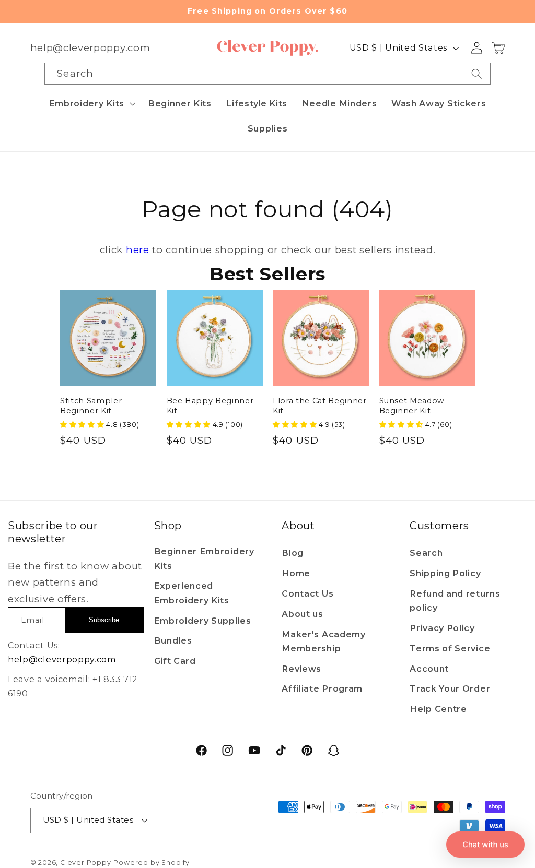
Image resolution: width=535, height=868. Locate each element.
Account (429, 668)
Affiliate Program (322, 688)
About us (302, 614)
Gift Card (175, 661)
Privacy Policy (442, 628)
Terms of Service (450, 648)
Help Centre (438, 709)
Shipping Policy (445, 573)
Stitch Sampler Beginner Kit (91, 405)
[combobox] (267, 73)
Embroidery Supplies (202, 620)
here (137, 250)
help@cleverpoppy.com (90, 48)
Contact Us (307, 593)
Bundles (173, 640)
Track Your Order (450, 688)
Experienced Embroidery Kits (191, 592)
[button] (91, 103)
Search (426, 553)
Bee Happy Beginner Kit (210, 405)
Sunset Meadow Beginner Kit (412, 405)
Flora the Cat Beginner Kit (320, 405)
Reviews (301, 668)
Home (296, 573)
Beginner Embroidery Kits (204, 558)
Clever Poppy (85, 862)
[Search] (476, 73)
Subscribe (104, 620)
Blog (293, 553)
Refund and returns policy (455, 600)
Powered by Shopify (151, 862)
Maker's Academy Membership (323, 641)
